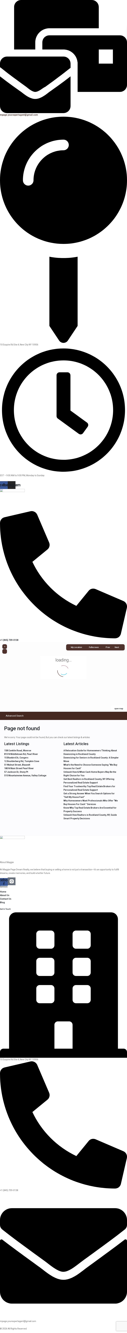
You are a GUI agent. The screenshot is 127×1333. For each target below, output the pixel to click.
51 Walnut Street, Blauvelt (17, 765)
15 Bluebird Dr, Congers (16, 757)
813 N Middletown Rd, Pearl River (21, 754)
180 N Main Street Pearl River (19, 768)
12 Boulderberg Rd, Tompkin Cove (21, 761)
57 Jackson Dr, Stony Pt (16, 772)
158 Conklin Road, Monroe (17, 750)
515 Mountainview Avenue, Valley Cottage (25, 775)
